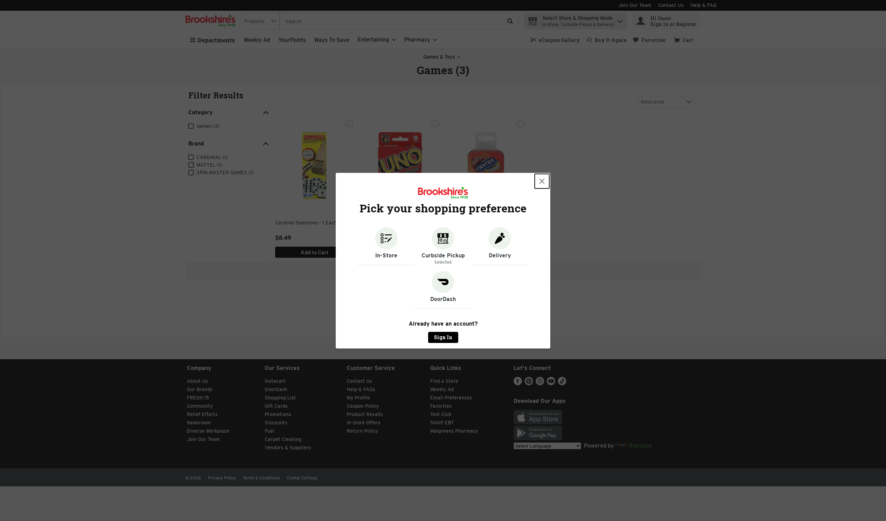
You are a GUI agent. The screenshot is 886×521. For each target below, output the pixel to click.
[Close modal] (542, 181)
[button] (386, 246)
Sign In (443, 337)
